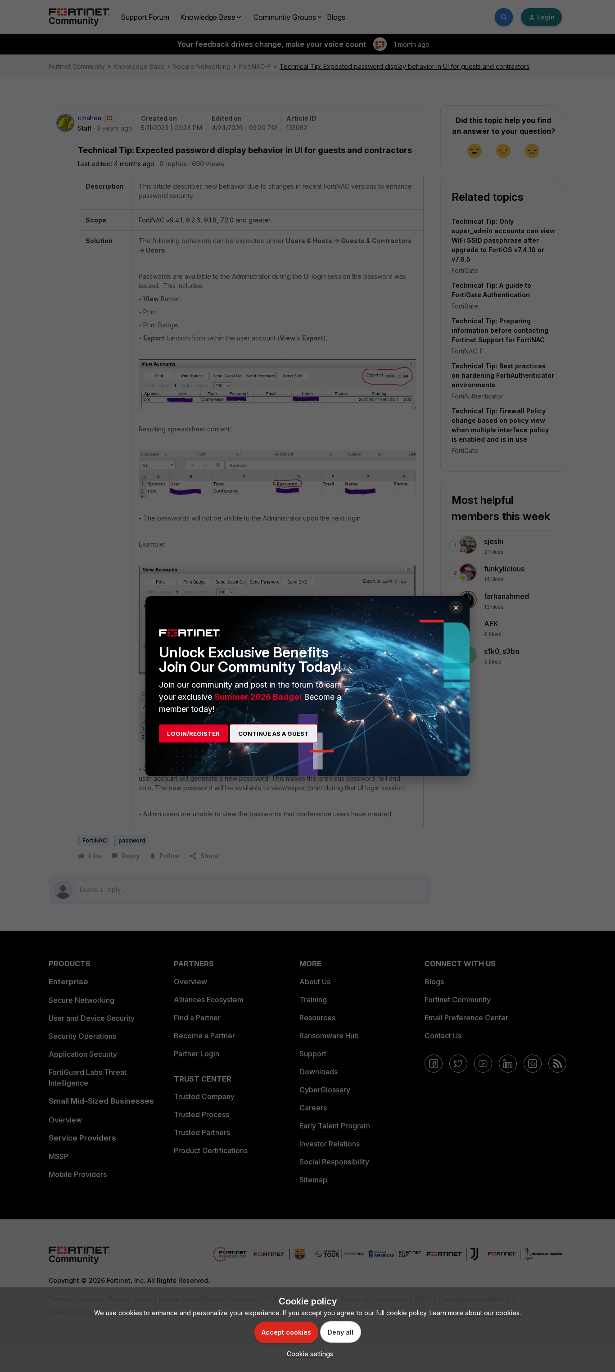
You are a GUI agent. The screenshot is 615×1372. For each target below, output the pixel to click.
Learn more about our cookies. (475, 1313)
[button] (307, 1354)
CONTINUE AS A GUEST (273, 733)
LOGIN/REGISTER (193, 733)
